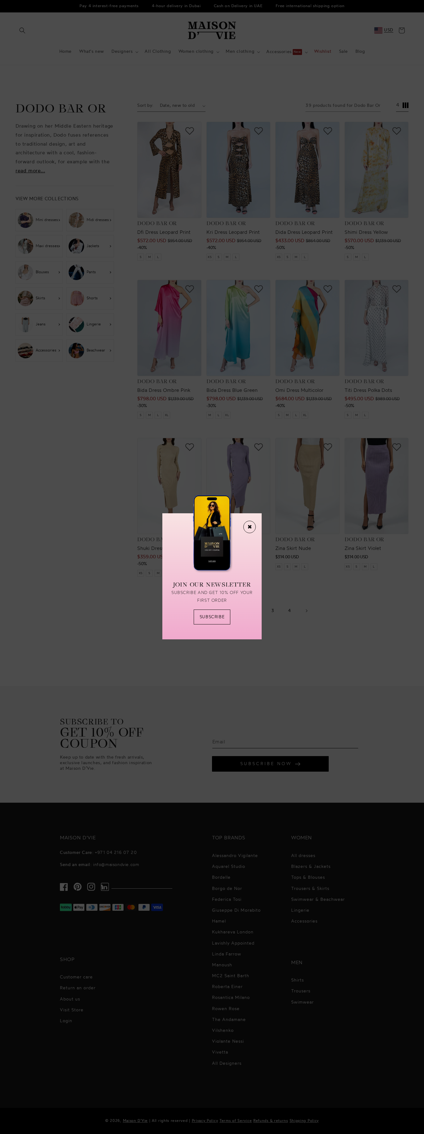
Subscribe (212, 617)
